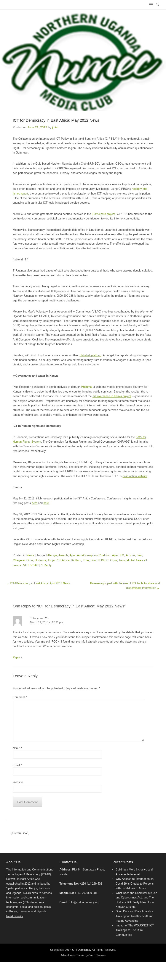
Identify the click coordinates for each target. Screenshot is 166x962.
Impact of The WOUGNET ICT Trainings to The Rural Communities (135, 930)
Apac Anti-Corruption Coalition (89, 555)
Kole (86, 560)
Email (17, 765)
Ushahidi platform (90, 355)
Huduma (86, 386)
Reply (16, 657)
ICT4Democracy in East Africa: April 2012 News (38, 583)
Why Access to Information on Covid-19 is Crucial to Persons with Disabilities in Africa (135, 883)
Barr (139, 555)
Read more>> (14, 916)
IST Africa (63, 560)
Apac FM (118, 555)
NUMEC (103, 560)
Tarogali (124, 560)
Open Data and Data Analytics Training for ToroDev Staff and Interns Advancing (134, 916)
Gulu (29, 560)
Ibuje (51, 560)
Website (18, 782)
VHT (26, 565)
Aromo (130, 555)
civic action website (135, 476)
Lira (93, 560)
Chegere (19, 560)
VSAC (34, 565)
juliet (55, 127)
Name (17, 748)
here (34, 503)
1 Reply (46, 565)
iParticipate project (103, 214)
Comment (20, 697)
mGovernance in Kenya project (112, 396)
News (30, 555)
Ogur (113, 560)
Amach (63, 555)
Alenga (52, 555)
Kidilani (76, 560)
